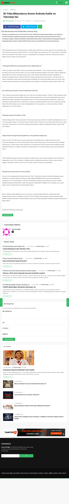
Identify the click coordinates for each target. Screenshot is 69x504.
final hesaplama (33, 473)
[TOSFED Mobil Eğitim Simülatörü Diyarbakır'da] (16, 284)
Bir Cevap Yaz (7, 215)
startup (46, 473)
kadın (59, 473)
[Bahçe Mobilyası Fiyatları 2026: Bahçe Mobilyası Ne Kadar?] (8, 406)
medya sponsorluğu (7, 473)
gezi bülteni (16, 473)
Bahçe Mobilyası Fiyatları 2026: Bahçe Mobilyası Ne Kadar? (32, 405)
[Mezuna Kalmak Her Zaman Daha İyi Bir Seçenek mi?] (8, 384)
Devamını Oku (7, 254)
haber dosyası (25, 473)
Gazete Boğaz (10, 21)
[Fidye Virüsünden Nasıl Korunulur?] (13, 258)
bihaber (41, 473)
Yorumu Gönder (9, 339)
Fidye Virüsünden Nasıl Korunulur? (15, 261)
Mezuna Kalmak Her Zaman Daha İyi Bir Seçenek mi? (30, 383)
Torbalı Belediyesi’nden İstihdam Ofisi (16, 249)
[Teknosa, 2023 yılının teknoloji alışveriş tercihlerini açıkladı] (19, 270)
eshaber (55, 473)
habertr (64, 473)
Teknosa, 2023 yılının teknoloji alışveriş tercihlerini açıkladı (24, 273)
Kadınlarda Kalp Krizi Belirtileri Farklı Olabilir (18, 370)
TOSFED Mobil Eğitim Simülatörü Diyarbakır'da (19, 287)
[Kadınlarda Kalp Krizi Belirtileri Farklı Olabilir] (18, 357)
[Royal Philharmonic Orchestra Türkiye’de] (8, 395)
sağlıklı (50, 473)
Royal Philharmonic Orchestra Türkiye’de (26, 394)
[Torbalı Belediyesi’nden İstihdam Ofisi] (14, 246)
